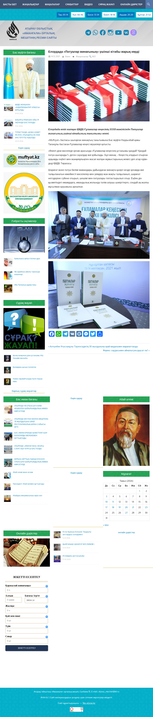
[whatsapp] (95, 35)
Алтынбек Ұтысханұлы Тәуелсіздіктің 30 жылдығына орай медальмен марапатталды (94, 346)
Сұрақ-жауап (106, 4)
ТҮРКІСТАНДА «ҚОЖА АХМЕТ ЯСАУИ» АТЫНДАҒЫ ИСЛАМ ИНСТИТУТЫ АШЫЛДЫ (27, 135)
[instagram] (110, 35)
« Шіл (106, 525)
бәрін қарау (24, 147)
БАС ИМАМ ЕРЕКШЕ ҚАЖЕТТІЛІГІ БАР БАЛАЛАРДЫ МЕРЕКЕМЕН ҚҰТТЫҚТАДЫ (30, 435)
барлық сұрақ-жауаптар (24, 391)
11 (113, 501)
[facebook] (103, 35)
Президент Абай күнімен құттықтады (28, 484)
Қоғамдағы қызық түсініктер (24, 367)
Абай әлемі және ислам (23, 472)
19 (120, 507)
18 (113, 507)
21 (133, 507)
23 (146, 507)
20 (126, 507)
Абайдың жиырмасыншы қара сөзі (27, 495)
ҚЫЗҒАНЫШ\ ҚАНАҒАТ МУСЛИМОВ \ (79, 544)
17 (106, 507)
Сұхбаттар (71, 4)
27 (126, 512)
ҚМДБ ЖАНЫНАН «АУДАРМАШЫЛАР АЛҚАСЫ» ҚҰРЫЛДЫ (27, 107)
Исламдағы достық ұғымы (73, 556)
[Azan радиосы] (133, 35)
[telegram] (88, 35)
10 (106, 501)
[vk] (126, 35)
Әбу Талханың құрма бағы (25, 285)
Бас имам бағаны (26, 399)
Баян (67, 56)
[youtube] (118, 35)
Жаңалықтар (30, 4)
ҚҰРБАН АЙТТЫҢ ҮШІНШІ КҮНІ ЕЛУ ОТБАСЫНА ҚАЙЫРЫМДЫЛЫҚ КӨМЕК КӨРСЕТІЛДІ (31, 462)
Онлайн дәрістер (131, 4)
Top (146, 710)
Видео (88, 4)
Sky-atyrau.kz (89, 703)
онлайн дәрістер (126, 532)
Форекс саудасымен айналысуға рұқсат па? (125, 350)
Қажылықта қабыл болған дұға (27, 258)
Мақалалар (52, 4)
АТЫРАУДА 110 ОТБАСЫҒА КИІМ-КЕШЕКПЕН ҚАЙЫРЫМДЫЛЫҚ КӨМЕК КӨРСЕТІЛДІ (31, 408)
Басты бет (10, 4)
